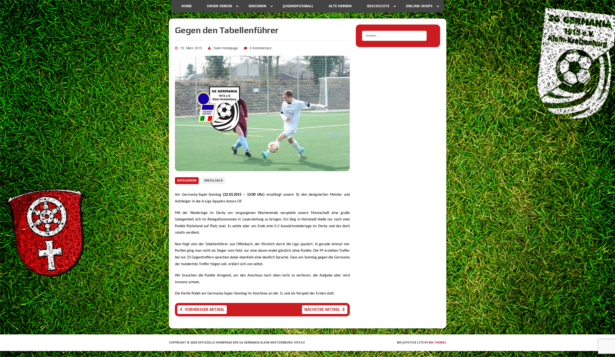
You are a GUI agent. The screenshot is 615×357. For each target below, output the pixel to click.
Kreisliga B (213, 180)
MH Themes (437, 342)
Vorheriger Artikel (204, 309)
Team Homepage (225, 48)
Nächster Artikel (322, 309)
